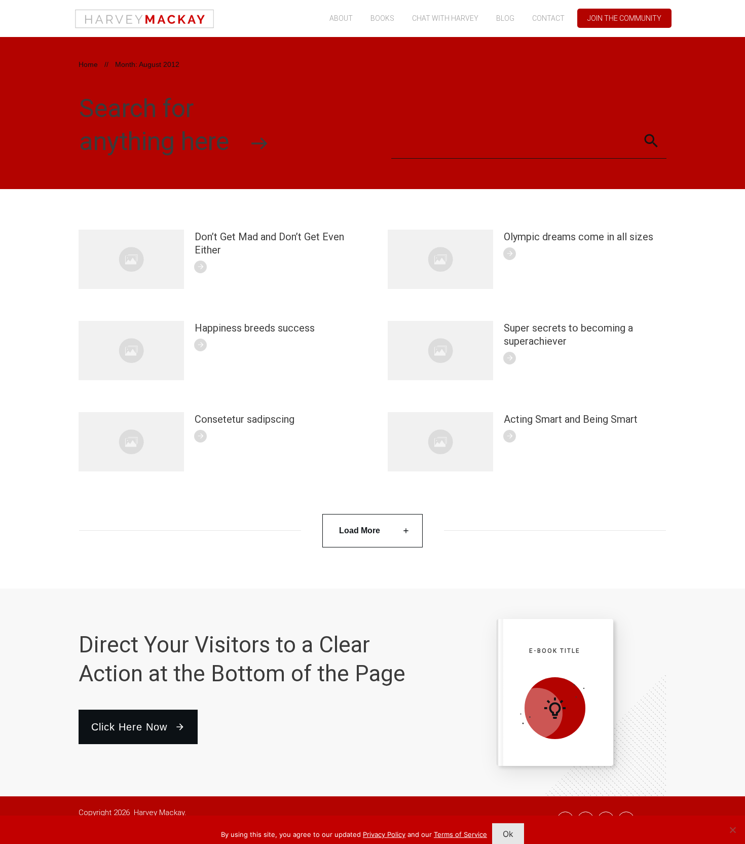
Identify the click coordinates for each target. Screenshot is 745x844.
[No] (732, 830)
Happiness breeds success (255, 328)
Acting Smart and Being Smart (571, 419)
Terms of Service (460, 834)
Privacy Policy (384, 834)
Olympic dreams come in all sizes (578, 237)
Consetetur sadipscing (244, 419)
